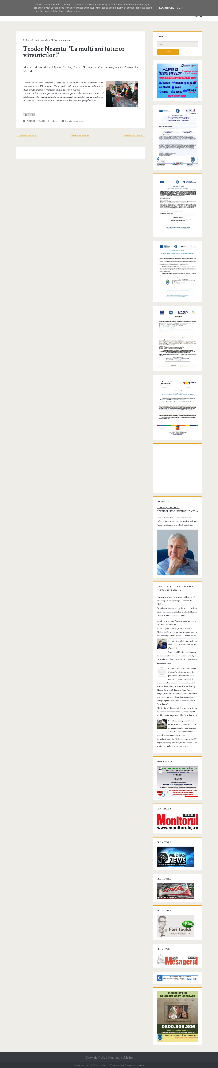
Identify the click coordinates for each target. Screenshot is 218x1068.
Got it (181, 7)
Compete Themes (92, 1065)
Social (52, 121)
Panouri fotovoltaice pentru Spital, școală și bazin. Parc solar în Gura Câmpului (183, 644)
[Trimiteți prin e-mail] (24, 114)
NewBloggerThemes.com (132, 1065)
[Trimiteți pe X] (30, 114)
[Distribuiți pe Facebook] (33, 114)
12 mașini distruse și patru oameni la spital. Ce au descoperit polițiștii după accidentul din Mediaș (176, 601)
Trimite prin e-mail (74, 120)
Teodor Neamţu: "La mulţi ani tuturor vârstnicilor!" (74, 52)
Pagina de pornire (80, 135)
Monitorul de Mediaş (120, 1058)
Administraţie (36, 121)
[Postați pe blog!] (27, 114)
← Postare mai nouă (27, 135)
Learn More (166, 7)
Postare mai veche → (134, 135)
